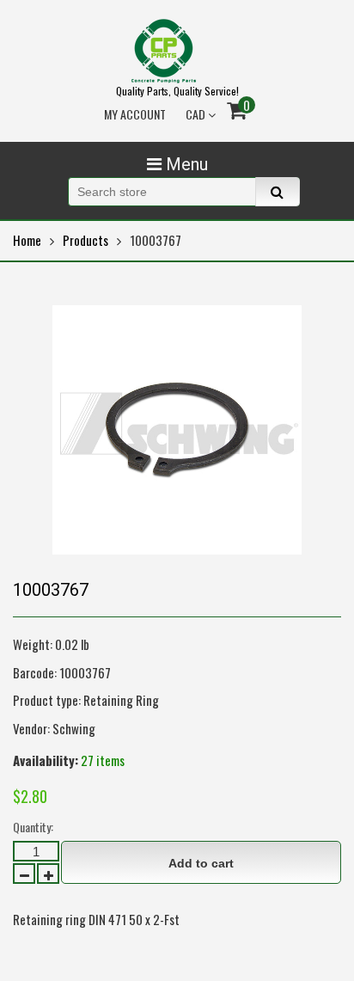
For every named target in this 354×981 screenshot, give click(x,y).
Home (27, 239)
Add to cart (201, 863)
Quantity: (33, 827)
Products (85, 239)
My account (135, 114)
